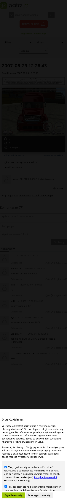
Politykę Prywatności (45, 477)
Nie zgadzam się (39, 495)
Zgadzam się (13, 495)
